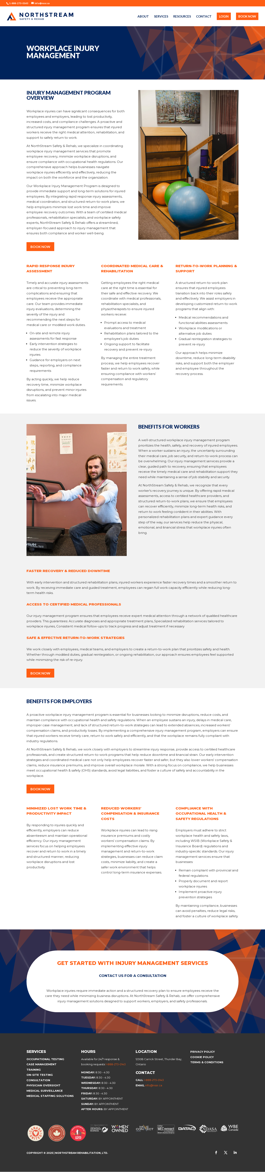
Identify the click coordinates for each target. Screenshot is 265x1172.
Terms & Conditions (206, 1062)
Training (33, 1069)
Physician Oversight (43, 1085)
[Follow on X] (225, 1152)
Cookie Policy (202, 1057)
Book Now (40, 247)
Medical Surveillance (45, 1090)
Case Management (41, 1064)
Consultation (38, 1080)
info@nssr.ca (153, 1085)
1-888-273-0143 (116, 1064)
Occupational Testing (45, 1059)
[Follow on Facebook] (216, 1152)
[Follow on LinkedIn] (235, 1152)
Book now (40, 673)
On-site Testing (39, 1074)
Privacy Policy (202, 1051)
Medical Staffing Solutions (50, 1095)
